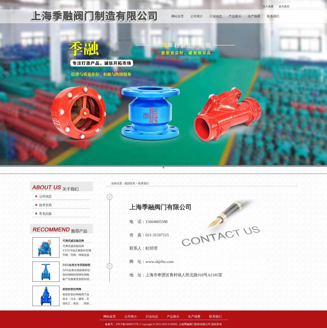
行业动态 (216, 16)
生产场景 (254, 16)
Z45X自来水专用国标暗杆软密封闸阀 (76, 265)
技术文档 (45, 205)
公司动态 (45, 196)
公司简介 (196, 16)
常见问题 (45, 213)
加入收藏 (268, 6)
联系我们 (273, 16)
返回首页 (130, 183)
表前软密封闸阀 (72, 289)
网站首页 (177, 16)
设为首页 (284, 6)
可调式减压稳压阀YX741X (73, 241)
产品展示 (235, 16)
